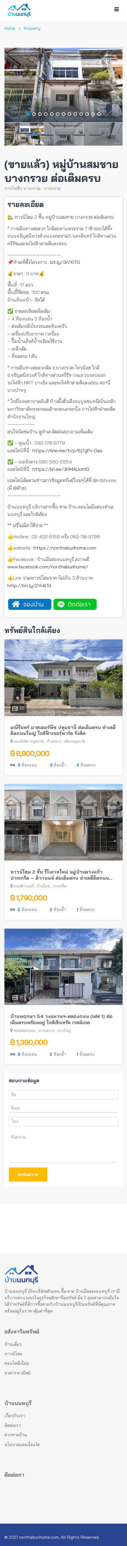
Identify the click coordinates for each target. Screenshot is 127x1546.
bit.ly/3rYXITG (65, 262)
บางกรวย (52, 188)
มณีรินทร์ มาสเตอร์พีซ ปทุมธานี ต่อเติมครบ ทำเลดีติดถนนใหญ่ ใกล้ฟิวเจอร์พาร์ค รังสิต (62, 730)
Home (9, 28)
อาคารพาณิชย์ (17, 1373)
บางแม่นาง (46, 1030)
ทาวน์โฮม (13, 1353)
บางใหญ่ (64, 1030)
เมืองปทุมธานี (74, 741)
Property (32, 28)
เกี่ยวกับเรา (14, 1415)
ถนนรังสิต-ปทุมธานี (28, 741)
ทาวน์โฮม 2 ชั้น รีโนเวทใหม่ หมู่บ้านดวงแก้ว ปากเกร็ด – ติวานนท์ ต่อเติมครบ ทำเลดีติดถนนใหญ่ (59, 875)
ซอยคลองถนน (24, 1030)
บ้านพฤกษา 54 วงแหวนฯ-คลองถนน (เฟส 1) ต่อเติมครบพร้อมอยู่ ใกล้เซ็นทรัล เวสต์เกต (61, 1019)
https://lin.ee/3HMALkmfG (60, 469)
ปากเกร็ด (59, 886)
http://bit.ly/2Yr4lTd (29, 585)
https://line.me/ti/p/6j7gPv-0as (67, 450)
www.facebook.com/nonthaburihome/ (47, 567)
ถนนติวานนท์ (24, 886)
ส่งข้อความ (28, 1174)
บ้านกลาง (54, 741)
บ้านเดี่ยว (13, 1344)
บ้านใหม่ (43, 886)
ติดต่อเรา (12, 1425)
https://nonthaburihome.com (65, 548)
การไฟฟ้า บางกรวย (22, 188)
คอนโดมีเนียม (16, 1363)
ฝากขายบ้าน (15, 1435)
